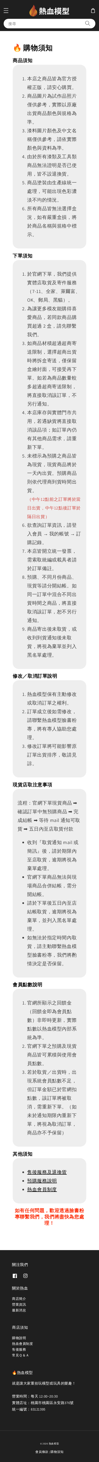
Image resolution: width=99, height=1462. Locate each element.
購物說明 (19, 1338)
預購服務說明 (42, 1181)
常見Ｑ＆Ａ (20, 1355)
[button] (6, 10)
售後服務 (19, 1349)
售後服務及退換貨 (47, 1172)
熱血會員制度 (42, 1189)
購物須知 (57, 1452)
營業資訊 (19, 1304)
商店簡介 (19, 1299)
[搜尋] (87, 23)
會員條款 (42, 1452)
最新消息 (19, 1310)
